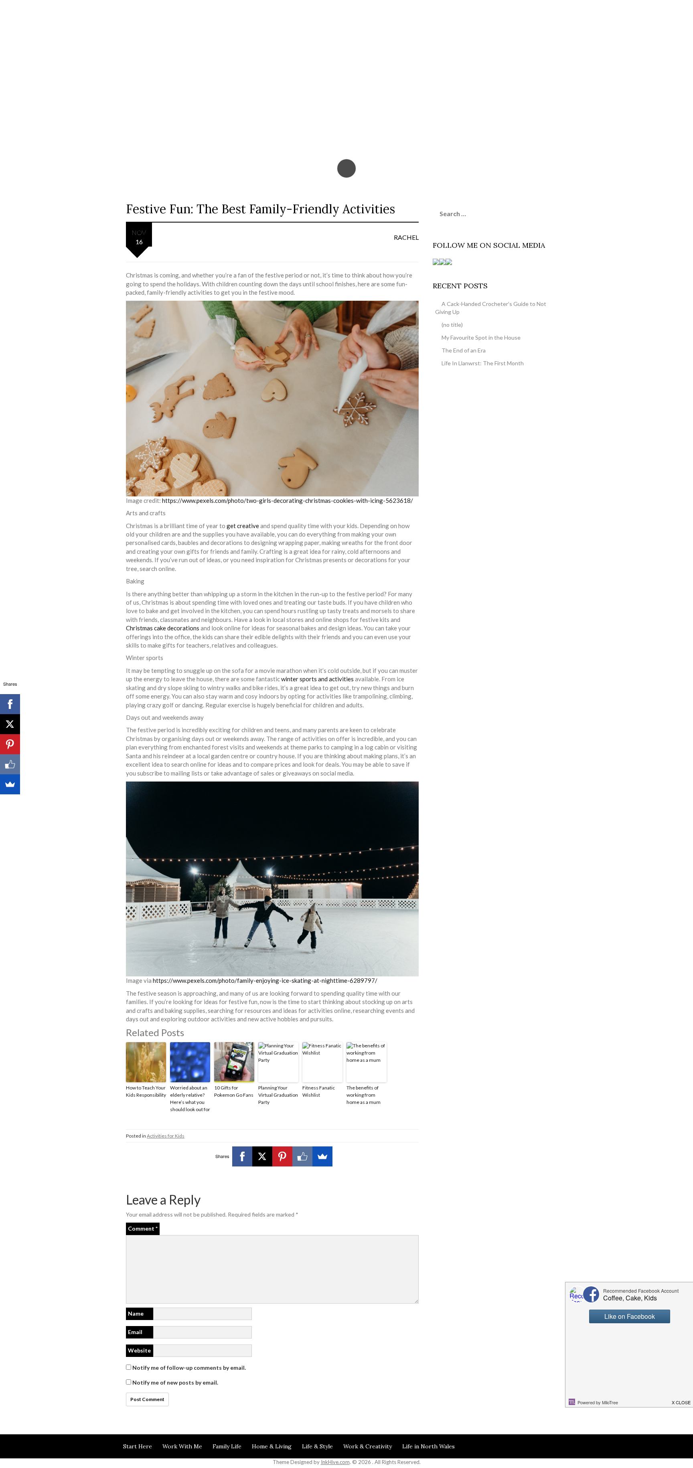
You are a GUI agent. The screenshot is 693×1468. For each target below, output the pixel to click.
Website (139, 1350)
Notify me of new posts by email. (175, 1382)
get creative (243, 525)
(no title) (452, 324)
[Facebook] (242, 1156)
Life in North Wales (428, 1446)
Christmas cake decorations (162, 628)
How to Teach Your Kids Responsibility (146, 1091)
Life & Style (317, 1446)
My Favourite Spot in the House (481, 337)
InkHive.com (335, 1462)
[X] (262, 1156)
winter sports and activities (317, 678)
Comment (143, 1228)
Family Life (227, 1446)
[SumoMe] (322, 1156)
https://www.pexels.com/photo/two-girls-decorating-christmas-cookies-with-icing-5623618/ (287, 500)
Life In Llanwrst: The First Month (483, 363)
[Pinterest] (282, 1156)
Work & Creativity (367, 1446)
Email (135, 1331)
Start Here (137, 1446)
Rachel (406, 237)
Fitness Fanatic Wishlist (318, 1091)
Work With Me (182, 1446)
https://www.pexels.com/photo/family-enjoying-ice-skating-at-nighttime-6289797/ (265, 980)
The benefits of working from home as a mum (363, 1095)
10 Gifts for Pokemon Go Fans (233, 1091)
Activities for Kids (165, 1136)
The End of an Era (464, 350)
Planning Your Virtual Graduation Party (278, 1095)
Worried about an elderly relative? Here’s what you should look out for (190, 1098)
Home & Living (272, 1446)
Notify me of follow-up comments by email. (189, 1367)
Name (136, 1313)
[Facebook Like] (302, 1156)
